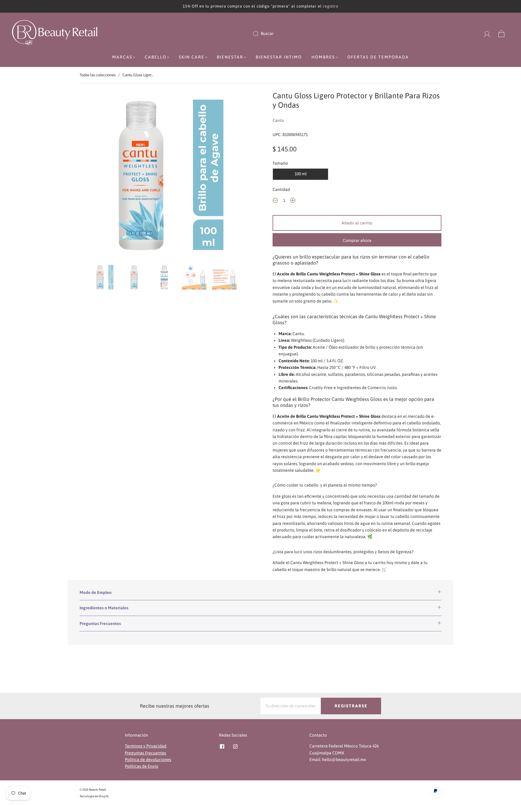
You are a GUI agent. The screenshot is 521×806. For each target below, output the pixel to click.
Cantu (278, 120)
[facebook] (222, 746)
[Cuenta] (487, 33)
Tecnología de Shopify (94, 796)
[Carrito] (501, 33)
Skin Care (191, 57)
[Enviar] (259, 33)
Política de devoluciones (148, 759)
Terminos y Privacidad (145, 746)
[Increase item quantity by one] (292, 201)
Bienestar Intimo (279, 57)
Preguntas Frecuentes (145, 752)
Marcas (122, 57)
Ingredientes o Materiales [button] (104, 607)
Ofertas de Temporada (378, 57)
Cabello (155, 57)
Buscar (267, 33)
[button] (97, 176)
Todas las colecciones (97, 75)
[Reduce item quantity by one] (275, 201)
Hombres (323, 57)
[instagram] (235, 746)
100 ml (301, 173)
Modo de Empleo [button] (96, 592)
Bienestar (230, 57)
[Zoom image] (164, 176)
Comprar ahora (357, 240)
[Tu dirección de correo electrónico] (290, 706)
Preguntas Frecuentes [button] (100, 623)
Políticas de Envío (141, 766)
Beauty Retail (97, 789)
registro (330, 6)
